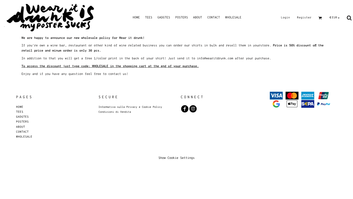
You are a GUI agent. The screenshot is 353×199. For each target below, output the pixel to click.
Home (19, 106)
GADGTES (22, 116)
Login (285, 17)
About (20, 126)
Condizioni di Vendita (114, 112)
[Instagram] (193, 108)
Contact (22, 131)
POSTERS (22, 121)
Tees (19, 111)
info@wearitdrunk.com (215, 58)
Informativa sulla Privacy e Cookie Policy (130, 107)
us (124, 74)
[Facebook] (184, 108)
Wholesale (24, 136)
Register (304, 17)
